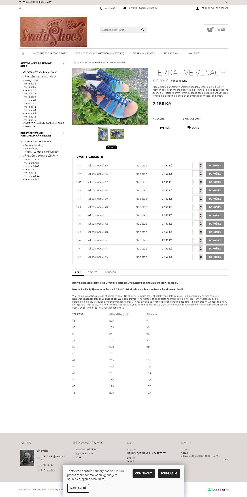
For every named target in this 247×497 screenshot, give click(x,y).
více (225, 459)
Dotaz (195, 127)
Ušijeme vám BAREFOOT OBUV (40, 71)
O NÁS (130, 461)
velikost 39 (30, 97)
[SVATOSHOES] (53, 32)
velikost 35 (30, 83)
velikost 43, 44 (32, 176)
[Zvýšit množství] (201, 164)
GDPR (78, 457)
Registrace (222, 8)
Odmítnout (143, 473)
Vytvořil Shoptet (220, 489)
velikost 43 (30, 110)
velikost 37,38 (31, 163)
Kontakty (195, 53)
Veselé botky (31, 148)
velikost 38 (30, 93)
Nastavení (78, 488)
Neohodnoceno (178, 80)
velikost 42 (30, 106)
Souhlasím (168, 473)
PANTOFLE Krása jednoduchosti (41, 151)
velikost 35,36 (31, 159)
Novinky (186, 443)
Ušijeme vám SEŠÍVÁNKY (37, 141)
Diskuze (92, 272)
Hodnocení (110, 272)
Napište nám (172, 53)
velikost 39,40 (31, 166)
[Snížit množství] (201, 167)
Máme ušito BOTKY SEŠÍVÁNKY (41, 155)
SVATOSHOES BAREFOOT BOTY (49, 53)
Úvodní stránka (23, 53)
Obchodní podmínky (85, 449)
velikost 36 (30, 87)
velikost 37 (30, 90)
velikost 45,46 (31, 179)
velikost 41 (30, 103)
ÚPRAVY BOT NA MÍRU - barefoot (146, 453)
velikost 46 (30, 120)
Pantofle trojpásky (34, 145)
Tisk (167, 127)
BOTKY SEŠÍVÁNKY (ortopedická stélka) (100, 53)
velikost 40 (30, 100)
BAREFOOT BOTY (192, 119)
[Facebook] (20, 8)
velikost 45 (30, 116)
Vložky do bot (31, 80)
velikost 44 (30, 113)
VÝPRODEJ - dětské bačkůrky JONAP (44, 123)
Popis (78, 272)
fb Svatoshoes (49, 470)
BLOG (130, 443)
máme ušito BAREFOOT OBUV (40, 76)
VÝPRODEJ (30, 126)
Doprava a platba (144, 53)
